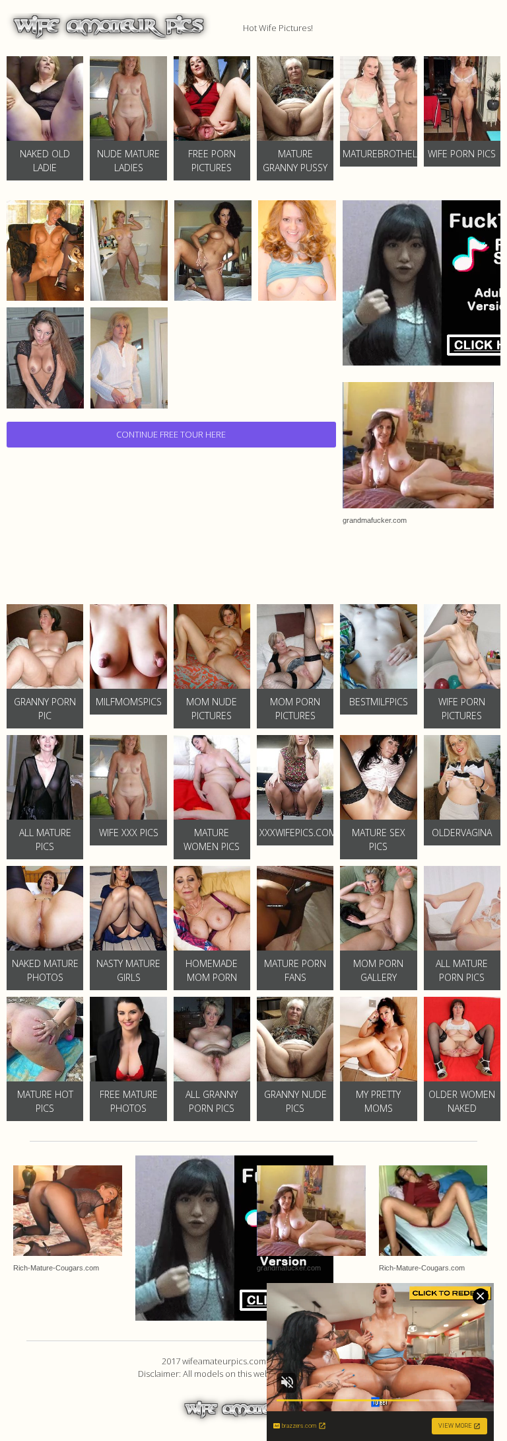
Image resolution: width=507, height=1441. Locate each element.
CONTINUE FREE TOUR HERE (171, 434)
